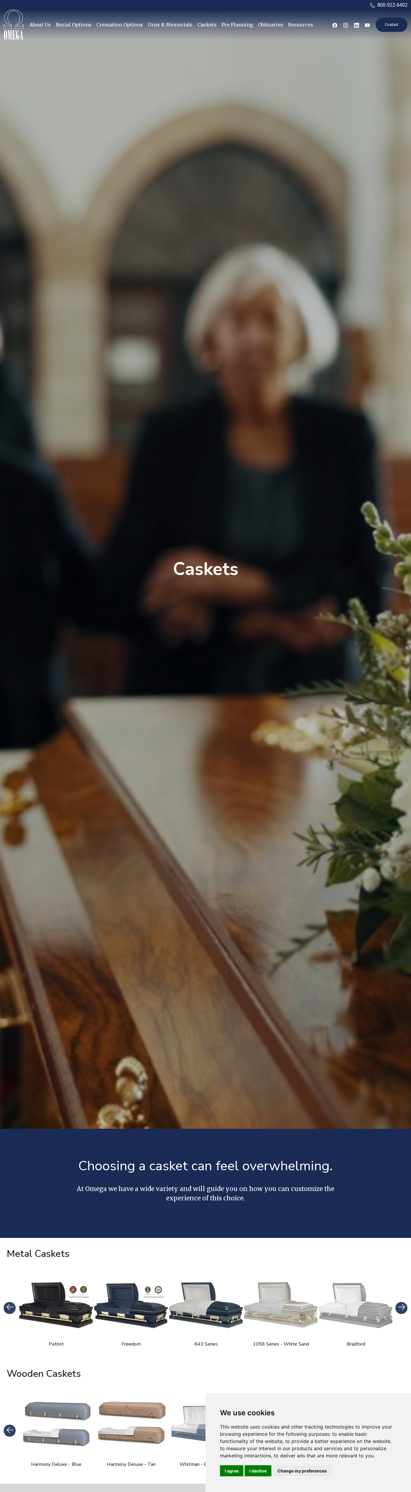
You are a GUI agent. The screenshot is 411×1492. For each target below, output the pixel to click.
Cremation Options (119, 25)
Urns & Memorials (170, 25)
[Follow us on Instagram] (345, 24)
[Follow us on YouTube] (367, 24)
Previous (10, 1308)
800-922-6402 (391, 5)
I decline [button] (258, 1470)
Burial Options (73, 25)
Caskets (207, 25)
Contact (391, 24)
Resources (300, 25)
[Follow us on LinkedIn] (356, 24)
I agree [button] (232, 1470)
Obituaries (270, 25)
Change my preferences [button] (302, 1470)
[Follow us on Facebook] (334, 24)
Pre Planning (237, 25)
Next (401, 1308)
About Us (40, 25)
